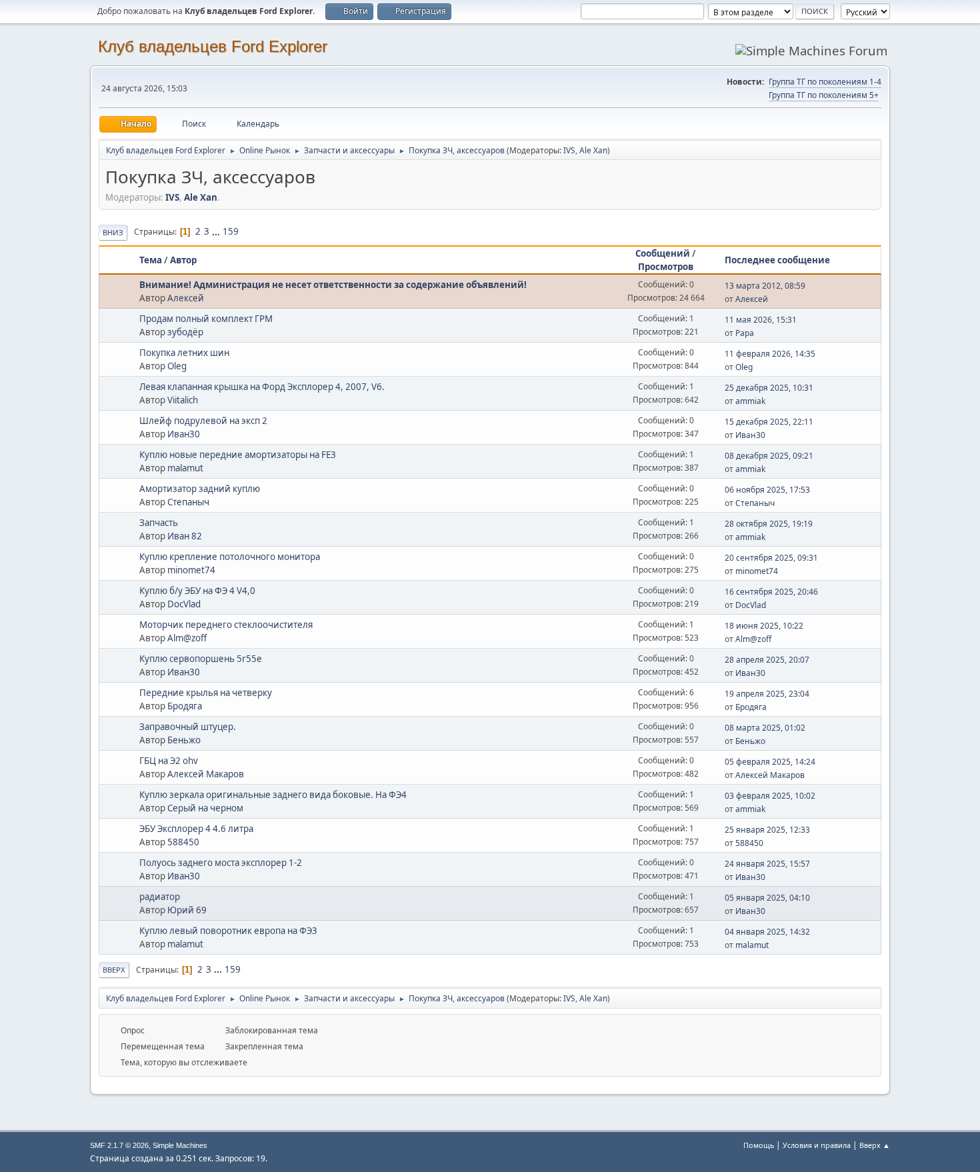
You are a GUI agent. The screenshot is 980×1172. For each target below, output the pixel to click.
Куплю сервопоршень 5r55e (200, 659)
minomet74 (191, 570)
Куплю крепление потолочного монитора (229, 557)
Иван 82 (184, 536)
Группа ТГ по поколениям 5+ (824, 95)
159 (231, 231)
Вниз (113, 232)
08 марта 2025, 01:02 (765, 727)
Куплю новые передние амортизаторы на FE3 (237, 455)
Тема (150, 260)
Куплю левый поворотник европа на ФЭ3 (228, 931)
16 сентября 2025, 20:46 (771, 591)
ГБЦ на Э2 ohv (168, 761)
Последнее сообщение (777, 260)
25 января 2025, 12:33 (767, 829)
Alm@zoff (187, 638)
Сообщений (662, 253)
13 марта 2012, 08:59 (765, 285)
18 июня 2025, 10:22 (764, 625)
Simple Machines (180, 1145)
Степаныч (188, 502)
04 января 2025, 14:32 (767, 931)
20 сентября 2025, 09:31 (771, 557)
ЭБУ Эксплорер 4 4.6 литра (196, 829)
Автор (183, 260)
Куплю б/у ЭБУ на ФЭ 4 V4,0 (197, 591)
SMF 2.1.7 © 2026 (119, 1145)
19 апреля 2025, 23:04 (767, 693)
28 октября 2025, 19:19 (769, 523)
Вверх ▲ (874, 1145)
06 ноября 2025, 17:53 (767, 489)
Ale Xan (593, 150)
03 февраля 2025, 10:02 (770, 795)
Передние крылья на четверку (205, 693)
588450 (183, 842)
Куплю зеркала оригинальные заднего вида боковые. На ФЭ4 (273, 795)
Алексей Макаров (205, 774)
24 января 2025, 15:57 (767, 863)
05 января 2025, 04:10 (767, 897)
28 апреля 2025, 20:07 (767, 659)
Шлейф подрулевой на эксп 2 (203, 421)
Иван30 (183, 434)
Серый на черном (205, 808)
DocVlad (184, 604)
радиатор (159, 897)
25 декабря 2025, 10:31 (769, 387)
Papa (744, 333)
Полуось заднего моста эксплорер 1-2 (220, 863)
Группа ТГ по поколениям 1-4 (825, 81)
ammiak (750, 401)
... (217, 231)
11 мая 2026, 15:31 (761, 319)
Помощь (758, 1145)
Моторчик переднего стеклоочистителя (226, 625)
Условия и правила (817, 1145)
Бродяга (184, 706)
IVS (569, 150)
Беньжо (184, 740)
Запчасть (158, 523)
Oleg (177, 366)
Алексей (185, 298)
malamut (185, 468)
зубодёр (185, 332)
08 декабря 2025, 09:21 (769, 455)
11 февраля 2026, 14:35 (770, 353)
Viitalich (182, 400)
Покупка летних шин (184, 353)
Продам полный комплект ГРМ (206, 319)
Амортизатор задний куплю (199, 489)
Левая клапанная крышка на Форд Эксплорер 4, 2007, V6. (262, 387)
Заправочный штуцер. (187, 727)
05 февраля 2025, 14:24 (770, 761)
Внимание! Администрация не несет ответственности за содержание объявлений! (333, 285)
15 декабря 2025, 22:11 (769, 421)
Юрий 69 (187, 910)
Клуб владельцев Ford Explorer (212, 46)
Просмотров (665, 267)
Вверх (114, 970)
